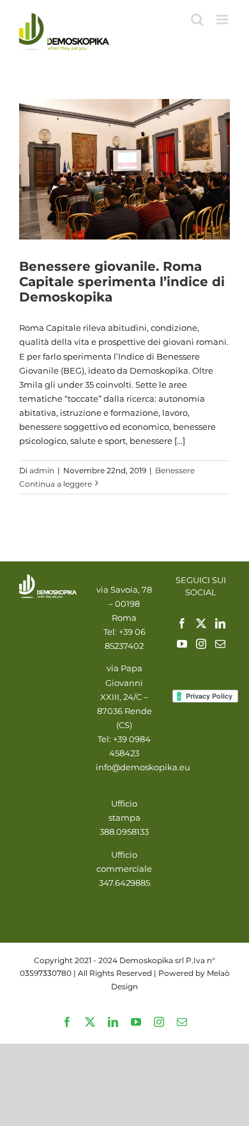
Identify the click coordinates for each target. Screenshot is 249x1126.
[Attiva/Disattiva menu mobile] (223, 19)
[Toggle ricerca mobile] (197, 19)
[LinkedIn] (220, 623)
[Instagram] (201, 644)
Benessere (175, 470)
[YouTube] (182, 644)
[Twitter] (201, 623)
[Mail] (220, 644)
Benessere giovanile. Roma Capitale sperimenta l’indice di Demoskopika (122, 282)
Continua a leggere (55, 484)
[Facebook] (182, 623)
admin (41, 470)
